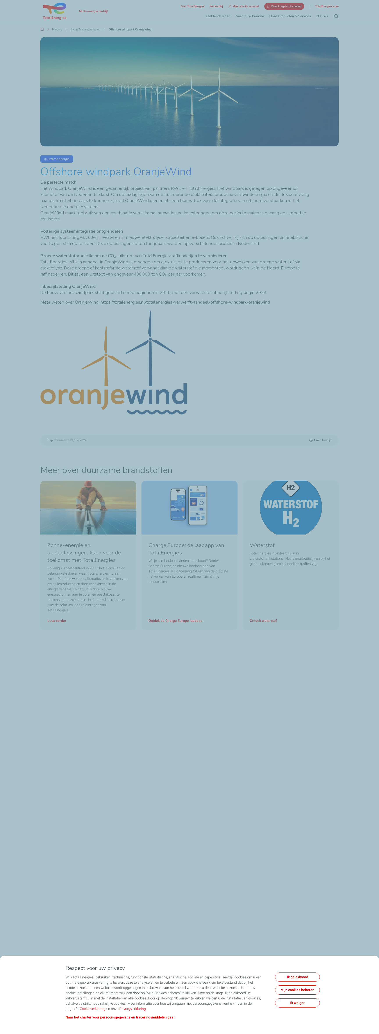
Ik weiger (297, 1003)
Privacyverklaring (132, 1009)
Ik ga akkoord (297, 977)
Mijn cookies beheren (297, 990)
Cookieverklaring (92, 1009)
